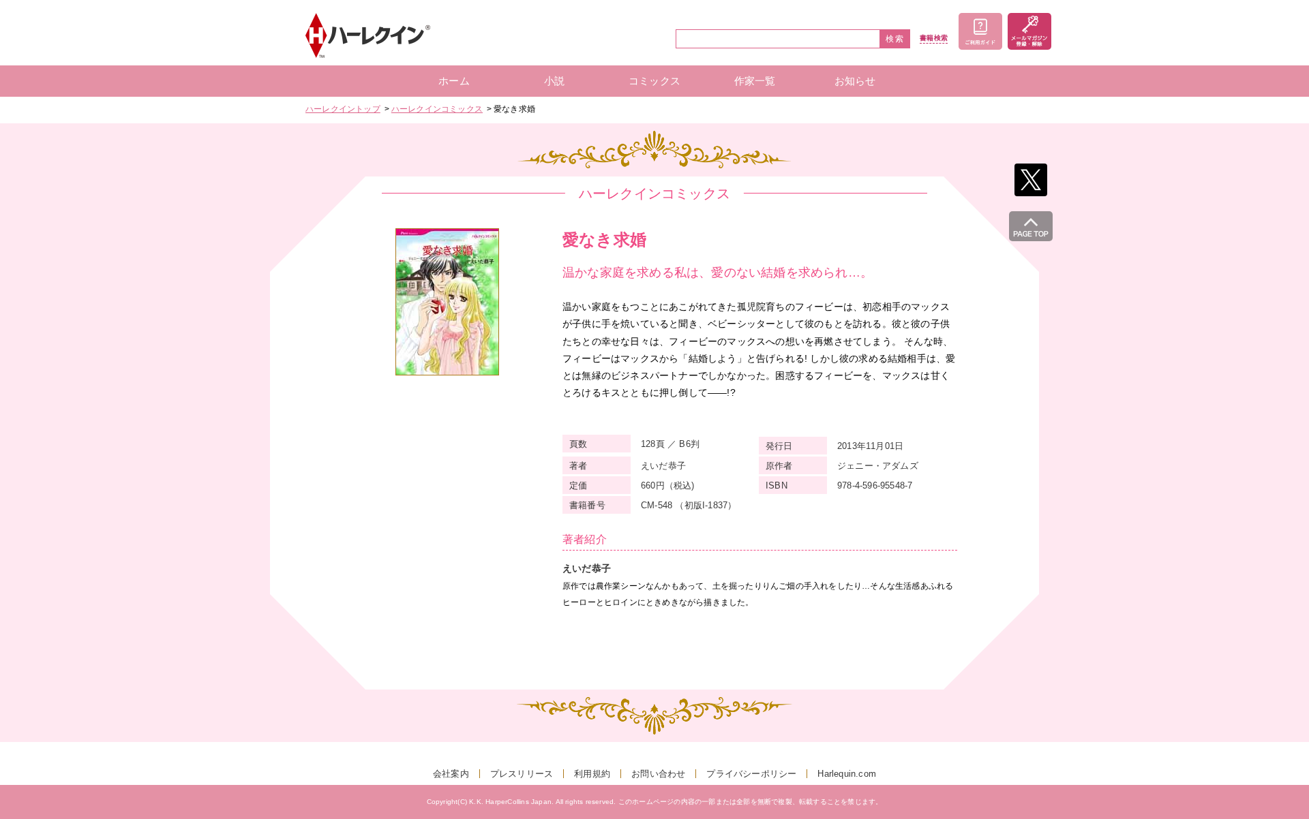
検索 (895, 39)
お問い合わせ (658, 773)
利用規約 (592, 773)
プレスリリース (521, 773)
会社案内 (451, 773)
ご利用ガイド (980, 31)
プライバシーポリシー (751, 773)
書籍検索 (934, 38)
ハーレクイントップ (342, 109)
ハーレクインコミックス (437, 109)
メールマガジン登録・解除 (1029, 31)
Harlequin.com (846, 773)
